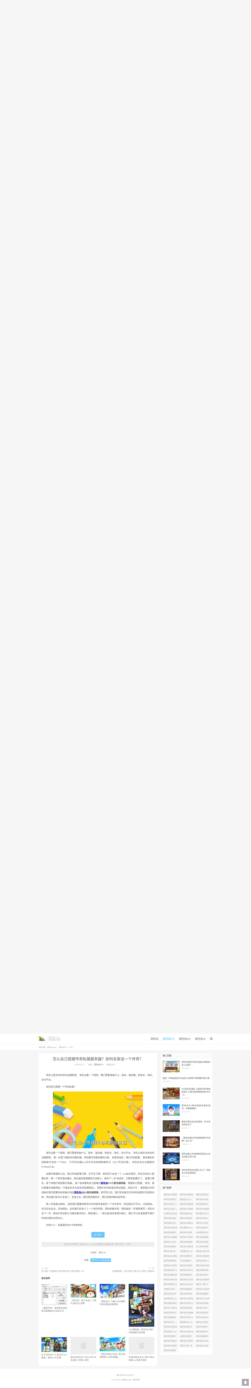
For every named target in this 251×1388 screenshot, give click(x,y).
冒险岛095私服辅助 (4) (186, 1313)
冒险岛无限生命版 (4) (202, 1313)
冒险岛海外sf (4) (170, 1332)
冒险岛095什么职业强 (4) (202, 1299)
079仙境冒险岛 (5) (185, 1261)
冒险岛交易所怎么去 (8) (170, 1200)
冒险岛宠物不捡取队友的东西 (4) (202, 1332)
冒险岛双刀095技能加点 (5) (186, 1280)
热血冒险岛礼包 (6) (202, 1233)
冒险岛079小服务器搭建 (101, 1260)
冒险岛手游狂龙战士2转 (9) (202, 1195)
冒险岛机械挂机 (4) (186, 1308)
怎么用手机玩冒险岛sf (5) (202, 1247)
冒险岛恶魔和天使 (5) (186, 1256)
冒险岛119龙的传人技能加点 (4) (170, 1308)
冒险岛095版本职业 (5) (202, 1256)
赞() (99, 1235)
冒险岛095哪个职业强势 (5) (170, 1280)
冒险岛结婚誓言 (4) (170, 1318)
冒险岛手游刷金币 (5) (186, 1294)
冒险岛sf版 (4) (169, 1322)
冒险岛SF (200, 1038)
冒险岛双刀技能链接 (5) (202, 1242)
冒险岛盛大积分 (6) (170, 1223)
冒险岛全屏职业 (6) (170, 1233)
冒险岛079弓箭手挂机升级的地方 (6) (186, 1237)
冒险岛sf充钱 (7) (170, 1209)
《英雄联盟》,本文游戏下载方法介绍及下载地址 (132, 1271)
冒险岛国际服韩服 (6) (202, 1237)
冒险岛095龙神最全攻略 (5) (170, 1256)
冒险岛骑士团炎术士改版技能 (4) (202, 1346)
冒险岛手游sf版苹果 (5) (170, 1294)
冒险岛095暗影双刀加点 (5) (186, 1247)
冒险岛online (41, 1038)
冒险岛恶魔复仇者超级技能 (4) (202, 1337)
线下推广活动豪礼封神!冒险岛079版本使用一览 (62, 1271)
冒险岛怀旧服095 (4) (170, 1341)
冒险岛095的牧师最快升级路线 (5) (170, 1266)
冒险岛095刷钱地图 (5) (202, 1280)
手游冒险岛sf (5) (186, 1251)
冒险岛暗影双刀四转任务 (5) (186, 1275)
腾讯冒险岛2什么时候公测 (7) (202, 1214)
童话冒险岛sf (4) (186, 1322)
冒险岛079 (168, 1038)
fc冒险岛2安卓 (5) (169, 1289)
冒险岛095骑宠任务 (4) (170, 1346)
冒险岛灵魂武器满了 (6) (186, 1242)
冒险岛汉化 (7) (185, 1199)
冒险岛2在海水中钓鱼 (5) (186, 1285)
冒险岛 (154, 1038)
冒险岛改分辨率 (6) (186, 1233)
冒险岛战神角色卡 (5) (170, 1261)
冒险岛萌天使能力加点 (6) (170, 1218)
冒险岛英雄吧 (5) (170, 1284)
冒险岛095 (185, 1038)
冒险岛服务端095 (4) (170, 1303)
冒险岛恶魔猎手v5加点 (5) (186, 1289)
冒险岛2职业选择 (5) (202, 1266)
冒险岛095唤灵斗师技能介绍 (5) (186, 1270)
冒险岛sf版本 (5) (202, 1261)
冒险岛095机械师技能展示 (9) (170, 1195)
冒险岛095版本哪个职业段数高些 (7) (186, 1204)
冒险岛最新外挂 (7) (186, 1214)
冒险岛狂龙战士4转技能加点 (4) (186, 1303)
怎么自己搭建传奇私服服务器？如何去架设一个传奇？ (98, 1059)
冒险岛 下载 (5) (202, 1284)
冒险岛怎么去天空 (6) (170, 1242)
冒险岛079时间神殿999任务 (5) (202, 1289)
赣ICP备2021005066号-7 (125, 1375)
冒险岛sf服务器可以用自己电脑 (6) (186, 1218)
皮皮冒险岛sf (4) (170, 1299)
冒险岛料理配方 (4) (170, 1337)
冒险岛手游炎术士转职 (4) (170, 1313)
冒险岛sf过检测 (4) (202, 1322)
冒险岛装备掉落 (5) (202, 1270)
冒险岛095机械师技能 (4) (186, 1341)
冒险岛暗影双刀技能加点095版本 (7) (202, 1204)
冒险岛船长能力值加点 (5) (202, 1275)
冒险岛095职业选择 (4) (186, 1332)
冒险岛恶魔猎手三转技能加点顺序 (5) (170, 1247)
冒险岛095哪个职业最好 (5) (202, 1251)
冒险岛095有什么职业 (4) (186, 1318)
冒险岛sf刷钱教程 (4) (170, 1351)
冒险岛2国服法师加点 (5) (170, 1275)
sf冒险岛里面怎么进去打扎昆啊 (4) (186, 1337)
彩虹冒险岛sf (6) (186, 1228)
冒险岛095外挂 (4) (201, 1308)
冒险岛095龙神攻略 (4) (186, 1299)
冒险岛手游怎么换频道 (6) (202, 1218)
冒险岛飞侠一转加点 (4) (186, 1346)
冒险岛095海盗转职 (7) (186, 1209)
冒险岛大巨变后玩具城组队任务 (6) (202, 1223)
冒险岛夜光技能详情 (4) (202, 1303)
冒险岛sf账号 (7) (170, 1204)
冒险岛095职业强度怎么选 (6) (170, 1228)
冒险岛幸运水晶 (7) (202, 1200)
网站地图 (136, 1380)
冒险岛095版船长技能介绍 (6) (186, 1223)
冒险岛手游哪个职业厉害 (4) (202, 1327)
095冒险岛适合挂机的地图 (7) (170, 1214)
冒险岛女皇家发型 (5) (186, 1266)
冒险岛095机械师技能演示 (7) (202, 1209)
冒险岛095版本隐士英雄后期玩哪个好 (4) (170, 1327)
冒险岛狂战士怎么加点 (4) (202, 1341)
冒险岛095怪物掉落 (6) (170, 1237)
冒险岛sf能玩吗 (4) (186, 1327)
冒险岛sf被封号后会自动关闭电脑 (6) (202, 1228)
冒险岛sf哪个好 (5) (170, 1251)
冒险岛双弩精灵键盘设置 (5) (202, 1294)
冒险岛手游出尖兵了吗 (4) (202, 1318)
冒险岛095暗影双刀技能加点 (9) (186, 1195)
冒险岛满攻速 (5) (170, 1270)
